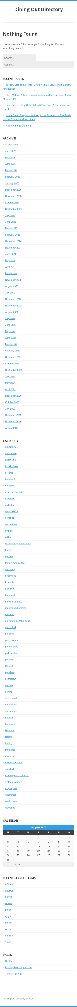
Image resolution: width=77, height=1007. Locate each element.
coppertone (11, 524)
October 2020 (12, 402)
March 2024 (11, 273)
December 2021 (13, 357)
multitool (9, 614)
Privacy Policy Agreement (18, 967)
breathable (10, 479)
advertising (10, 446)
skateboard (11, 698)
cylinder (9, 530)
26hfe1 (8, 896)
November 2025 (13, 196)
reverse (9, 665)
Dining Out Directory (38, 9)
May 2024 (10, 260)
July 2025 (10, 215)
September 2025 (13, 209)
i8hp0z (8, 903)
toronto (8, 736)
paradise (9, 633)
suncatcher (11, 711)
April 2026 (10, 163)
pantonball (10, 627)
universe (9, 756)
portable (9, 659)
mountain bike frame (15, 607)
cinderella (10, 498)
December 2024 (13, 241)
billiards (9, 472)
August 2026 (11, 144)
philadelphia (11, 653)
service (9, 685)
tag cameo (10, 724)
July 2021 (10, 376)
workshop (10, 807)
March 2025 (11, 228)
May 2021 (10, 382)
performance (11, 646)
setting (8, 691)
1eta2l (8, 941)
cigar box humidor (14, 492)
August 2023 (11, 286)
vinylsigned (11, 788)
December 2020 (13, 395)
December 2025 (13, 189)
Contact (9, 961)
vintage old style (13, 782)
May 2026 (10, 157)
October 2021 (12, 363)
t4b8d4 (8, 922)
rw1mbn (9, 929)
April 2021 (10, 389)
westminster (11, 801)
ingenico (9, 588)
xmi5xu (9, 935)
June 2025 (10, 221)
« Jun (18, 864)
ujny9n (8, 916)
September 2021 (13, 370)
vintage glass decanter (17, 775)
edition (8, 537)
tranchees (10, 749)
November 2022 (13, 305)
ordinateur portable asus (17, 620)
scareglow (10, 678)
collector (9, 505)
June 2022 (10, 324)
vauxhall (9, 769)
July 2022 (10, 318)
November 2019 (13, 421)
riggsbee (9, 672)
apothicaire (10, 459)
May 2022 (10, 331)
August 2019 (11, 428)
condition (10, 517)
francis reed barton (15, 563)
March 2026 (11, 170)
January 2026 (12, 183)
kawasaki (10, 595)
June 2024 (10, 254)
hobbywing (10, 575)
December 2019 (13, 415)
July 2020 (10, 408)
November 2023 (13, 279)
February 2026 (12, 176)
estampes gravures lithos (18, 543)
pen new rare (11, 640)
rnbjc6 (8, 909)
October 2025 (12, 202)
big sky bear (11, 466)
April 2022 (10, 337)
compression (11, 511)
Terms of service (14, 973)
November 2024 (13, 247)
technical (10, 730)
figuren (8, 550)
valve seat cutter (14, 762)
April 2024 (10, 266)
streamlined (11, 704)
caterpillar (10, 485)
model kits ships (13, 601)
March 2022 (11, 344)
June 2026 (10, 151)
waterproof (10, 794)
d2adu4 (9, 884)
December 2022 (13, 299)
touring (8, 743)
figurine (9, 556)
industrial (10, 582)
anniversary (11, 453)
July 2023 (10, 292)
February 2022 (12, 350)
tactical (9, 717)
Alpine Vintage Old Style (18, 125)
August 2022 (11, 312)
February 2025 (12, 234)
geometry (10, 569)
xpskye (9, 890)
